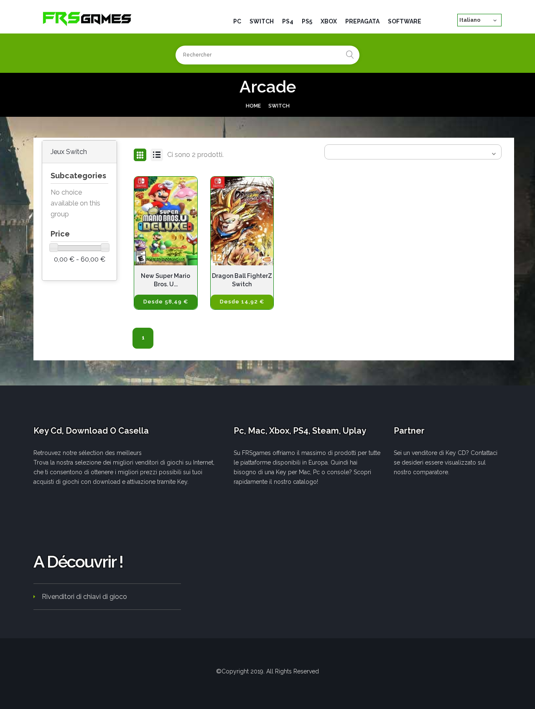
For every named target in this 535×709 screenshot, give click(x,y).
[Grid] (140, 155)
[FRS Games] (87, 18)
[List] (157, 155)
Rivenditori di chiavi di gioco (84, 597)
